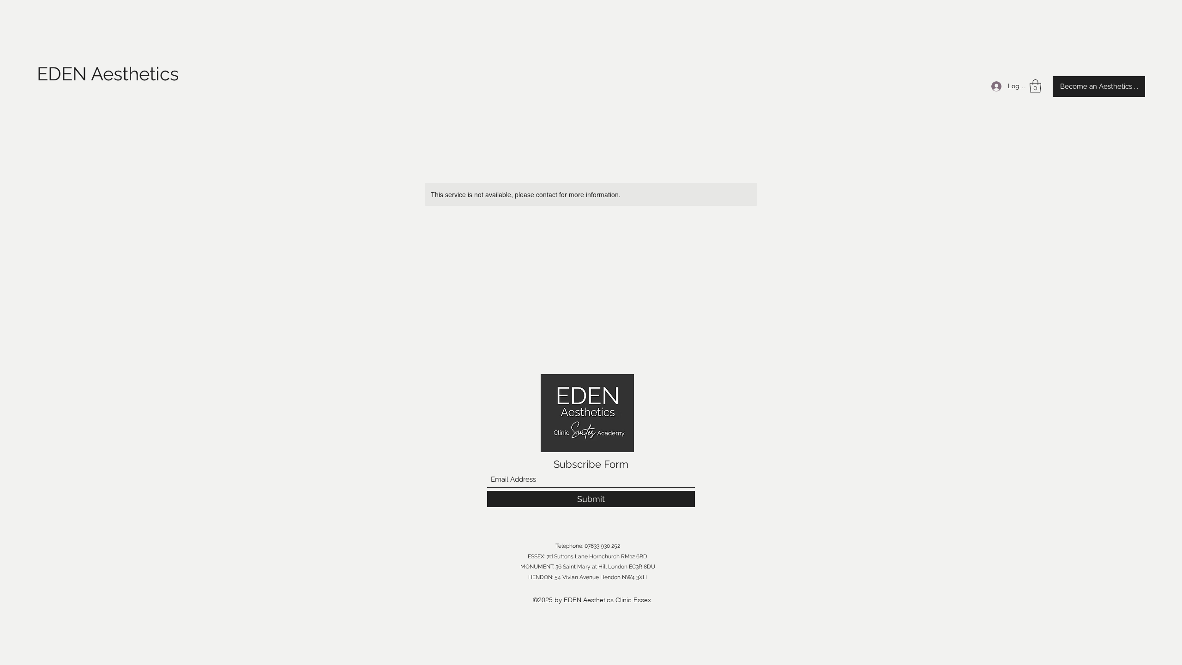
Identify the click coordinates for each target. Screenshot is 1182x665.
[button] (1035, 86)
